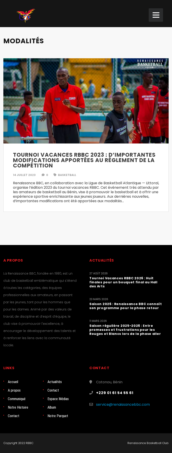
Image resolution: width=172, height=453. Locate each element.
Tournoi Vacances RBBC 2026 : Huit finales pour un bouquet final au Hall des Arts (123, 282)
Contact (53, 390)
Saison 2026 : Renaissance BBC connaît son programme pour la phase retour (125, 306)
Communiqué (17, 399)
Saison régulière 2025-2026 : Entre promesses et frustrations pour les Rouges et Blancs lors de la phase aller (125, 330)
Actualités (54, 382)
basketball (66, 175)
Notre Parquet (57, 416)
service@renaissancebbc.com (123, 404)
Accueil (13, 382)
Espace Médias (58, 399)
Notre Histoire (18, 407)
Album (51, 407)
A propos (14, 390)
